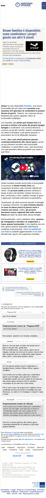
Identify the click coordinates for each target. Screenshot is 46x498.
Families (28, 106)
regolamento (29, 439)
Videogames (25, 61)
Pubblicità (6, 492)
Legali (12, 490)
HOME (3, 447)
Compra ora (30, 261)
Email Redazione (36, 492)
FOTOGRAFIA (13, 450)
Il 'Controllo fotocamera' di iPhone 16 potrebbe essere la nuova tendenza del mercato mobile (16, 289)
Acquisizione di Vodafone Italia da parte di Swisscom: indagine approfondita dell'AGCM (28, 294)
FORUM (27, 450)
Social (14, 494)
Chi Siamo (5, 490)
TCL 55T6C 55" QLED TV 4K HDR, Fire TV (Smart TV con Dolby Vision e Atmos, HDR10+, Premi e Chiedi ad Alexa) (30, 270)
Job (20, 494)
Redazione (24, 492)
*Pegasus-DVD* (12, 312)
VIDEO (21, 450)
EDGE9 (5, 450)
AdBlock (14, 492)
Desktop (17, 456)
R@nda (9, 362)
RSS (9, 494)
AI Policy (40, 490)
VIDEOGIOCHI (21, 447)
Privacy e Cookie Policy (26, 490)
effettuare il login (10, 432)
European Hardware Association (36, 485)
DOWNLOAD (40, 447)
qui (27, 444)
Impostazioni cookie (31, 494)
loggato (19, 436)
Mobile (30, 456)
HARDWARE (11, 447)
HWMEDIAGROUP (38, 450)
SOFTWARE (30, 447)
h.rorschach (10, 322)
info (22, 308)
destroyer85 (10, 399)
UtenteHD (10, 341)
